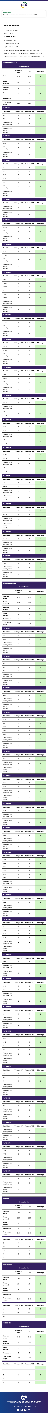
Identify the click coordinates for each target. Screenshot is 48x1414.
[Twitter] (25, 1410)
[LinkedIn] (22, 1410)
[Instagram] (29, 1410)
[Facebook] (18, 1410)
